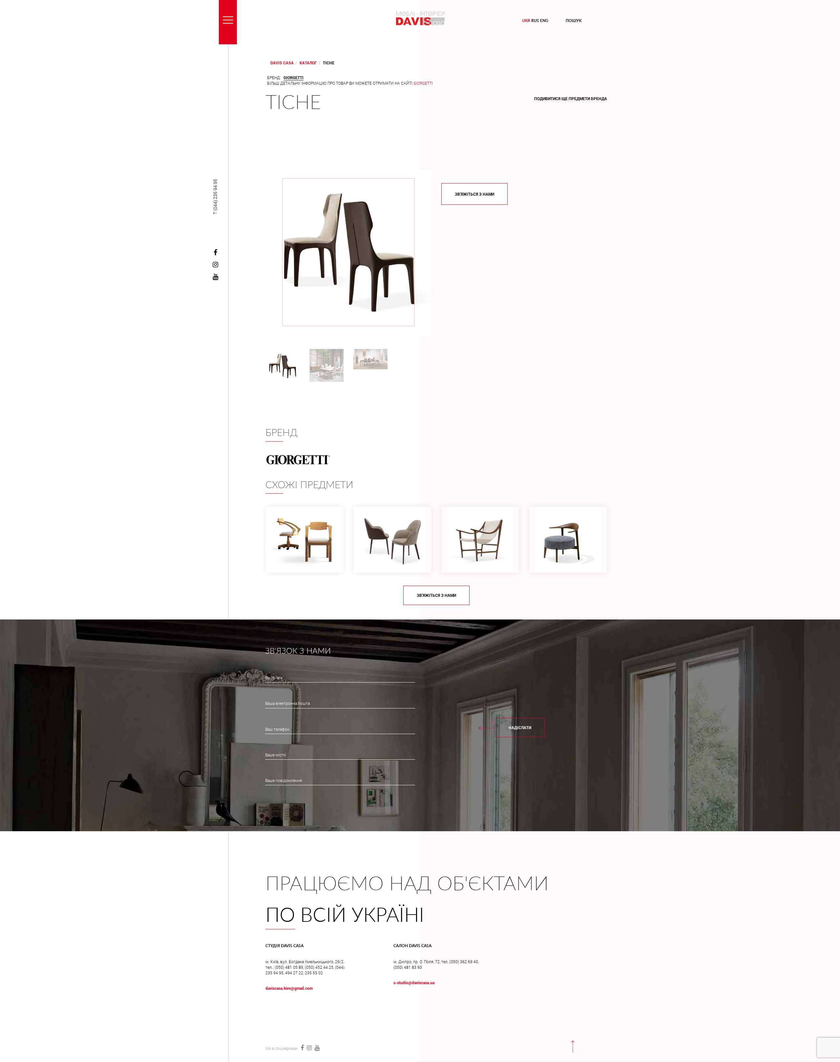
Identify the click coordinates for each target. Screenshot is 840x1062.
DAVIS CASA (282, 62)
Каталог (308, 62)
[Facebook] (215, 252)
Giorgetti (423, 83)
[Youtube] (215, 277)
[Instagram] (215, 265)
